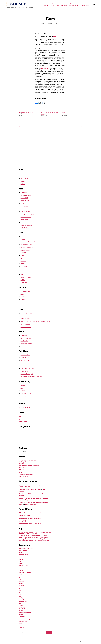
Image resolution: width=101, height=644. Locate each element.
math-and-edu (23, 601)
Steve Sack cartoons (26, 327)
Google (33, 535)
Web (20, 625)
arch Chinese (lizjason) (26, 313)
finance (21, 578)
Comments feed (23, 419)
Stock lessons (64, 5)
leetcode (23, 263)
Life (20, 596)
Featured (21, 576)
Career (21, 559)
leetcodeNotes (24, 206)
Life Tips (21, 598)
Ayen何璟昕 (69, 3)
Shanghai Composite (24, 609)
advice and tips (23, 550)
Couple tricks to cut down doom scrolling (30, 518)
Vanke (39, 540)
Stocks (52, 14)
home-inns (22, 537)
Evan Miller (23, 252)
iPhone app (22, 589)
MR (25, 539)
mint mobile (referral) (26, 393)
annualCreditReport (25, 291)
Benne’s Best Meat (25, 355)
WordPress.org (23, 421)
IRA (36, 537)
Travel (20, 618)
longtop (42, 537)
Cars (63, 112)
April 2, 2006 (50, 23)
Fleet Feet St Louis (25, 360)
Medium (23, 175)
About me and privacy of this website (50, 3)
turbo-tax (36, 540)
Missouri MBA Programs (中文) (28, 368)
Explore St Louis (25, 357)
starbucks (31, 540)
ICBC (26, 537)
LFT (39, 537)
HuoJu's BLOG (24, 198)
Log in (20, 416)
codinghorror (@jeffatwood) (28, 241)
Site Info (21, 610)
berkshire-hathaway (39, 532)
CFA (20, 561)
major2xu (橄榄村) (25, 211)
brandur (23, 236)
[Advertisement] (35, 436)
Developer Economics (26, 244)
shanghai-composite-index (23, 540)
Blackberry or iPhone (30, 504)
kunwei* (23, 203)
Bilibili (22, 173)
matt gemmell (24, 266)
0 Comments (58, 23)
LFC (38, 537)
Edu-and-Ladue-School (25, 572)
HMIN (45, 535)
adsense (23, 385)
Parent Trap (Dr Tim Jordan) (28, 214)
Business (21, 556)
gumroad (23, 296)
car (20, 558)
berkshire (31, 532)
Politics (21, 605)
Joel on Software (25, 255)
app (22, 532)
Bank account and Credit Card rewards (81, 3)
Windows (21, 627)
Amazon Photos (25, 335)
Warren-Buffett (44, 540)
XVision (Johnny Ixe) (26, 277)
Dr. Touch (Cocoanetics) (27, 247)
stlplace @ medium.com (27, 225)
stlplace (43, 23)
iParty (26, 500)
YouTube (23, 184)
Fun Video (21, 581)
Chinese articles (23, 565)
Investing (21, 585)
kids (20, 594)
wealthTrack (24, 304)
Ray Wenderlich (24, 269)
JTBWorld (23, 258)
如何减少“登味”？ (23, 521)
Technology (22, 616)
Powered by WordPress (33, 641)
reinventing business (26, 217)
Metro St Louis (24, 365)
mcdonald (46, 537)
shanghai (42, 539)
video (20, 623)
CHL (45, 533)
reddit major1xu (24, 178)
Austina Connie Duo (26, 338)
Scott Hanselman (25, 271)
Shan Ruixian (24, 222)
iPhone (30, 537)
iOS (20, 587)
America (21, 552)
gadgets (21, 583)
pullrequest (23, 299)
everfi (22, 294)
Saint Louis (22, 607)
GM (31, 535)
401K (20, 532)
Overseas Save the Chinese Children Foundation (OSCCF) (35, 321)
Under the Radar (25, 228)
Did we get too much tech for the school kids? (31, 512)
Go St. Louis (24, 363)
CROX (26, 535)
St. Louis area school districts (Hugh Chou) (31, 376)
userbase (23, 274)
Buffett (21, 533)
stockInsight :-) (24, 396)
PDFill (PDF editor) (25, 324)
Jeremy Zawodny (25, 200)
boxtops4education (25, 318)
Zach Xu (23, 280)
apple (25, 532)
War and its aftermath (24, 515)
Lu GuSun (23, 208)
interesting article (45, 68)
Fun (48, 14)
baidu (28, 532)
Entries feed (22, 418)
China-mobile (33, 533)
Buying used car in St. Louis (26, 112)
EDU (29, 535)
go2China (46, 5)
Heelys (37, 535)
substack (23, 181)
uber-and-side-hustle (24, 619)
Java (20, 592)
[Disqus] (50, 146)
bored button (24, 316)
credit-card (48, 533)
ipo (34, 537)
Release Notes (24, 219)
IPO (20, 590)
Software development (25, 612)
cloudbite (23, 239)
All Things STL (62, 3)
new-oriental (29, 539)
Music (20, 603)
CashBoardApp (24, 341)
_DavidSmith (24, 282)
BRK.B (50, 532)
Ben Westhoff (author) (26, 195)
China (28, 533)
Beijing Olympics (23, 554)
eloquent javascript (25, 250)
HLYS (40, 535)
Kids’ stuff (52, 5)
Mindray (21, 539)
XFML (48, 540)
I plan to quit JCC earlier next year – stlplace (30, 485)
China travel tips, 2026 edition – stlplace (29, 489)
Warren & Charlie (85, 5)
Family (20, 574)
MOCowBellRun (24, 371)
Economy (21, 570)
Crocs (21, 535)
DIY (20, 567)
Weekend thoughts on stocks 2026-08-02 (30, 523)
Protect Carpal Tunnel (26, 343)
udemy (22, 346)
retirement (57, 5)
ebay (22, 388)
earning (21, 568)
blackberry (46, 532)
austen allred (24, 192)
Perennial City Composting (27, 374)
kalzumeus (23, 261)
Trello (22, 302)
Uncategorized (23, 621)
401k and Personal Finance (26, 548)
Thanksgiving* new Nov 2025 (74, 5)
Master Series (22, 599)
